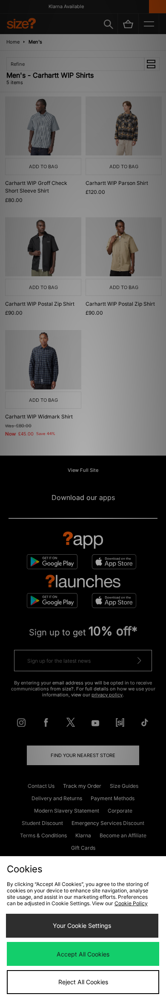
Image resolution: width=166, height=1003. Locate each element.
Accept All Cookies (83, 954)
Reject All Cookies (83, 981)
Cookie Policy (131, 903)
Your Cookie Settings (82, 925)
